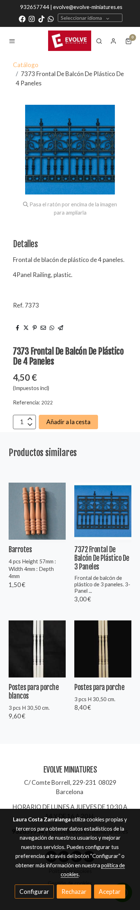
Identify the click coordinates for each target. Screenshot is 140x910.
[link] (69, 41)
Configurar (34, 891)
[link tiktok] (41, 18)
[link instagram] (32, 18)
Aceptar (110, 891)
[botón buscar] (99, 41)
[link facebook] (22, 18)
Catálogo (25, 65)
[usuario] (113, 41)
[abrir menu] (12, 41)
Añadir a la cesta (68, 422)
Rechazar (74, 891)
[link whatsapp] (51, 18)
